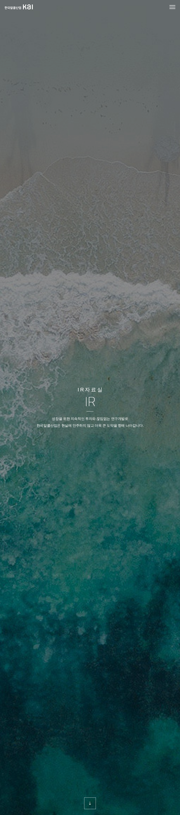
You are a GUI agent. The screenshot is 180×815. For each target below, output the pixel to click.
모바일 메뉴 (172, 7)
